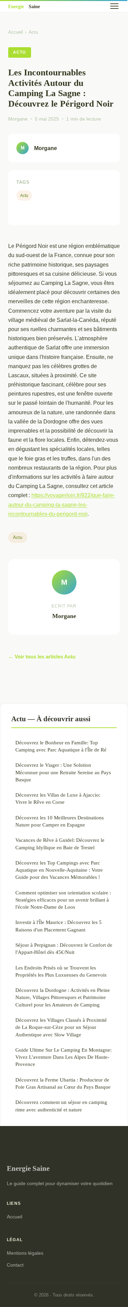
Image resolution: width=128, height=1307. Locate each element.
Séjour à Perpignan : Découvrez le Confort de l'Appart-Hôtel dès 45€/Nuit (63, 948)
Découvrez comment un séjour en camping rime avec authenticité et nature (61, 1105)
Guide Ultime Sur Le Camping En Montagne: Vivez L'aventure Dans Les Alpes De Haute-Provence (63, 1057)
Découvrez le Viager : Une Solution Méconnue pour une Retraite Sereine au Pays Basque (63, 772)
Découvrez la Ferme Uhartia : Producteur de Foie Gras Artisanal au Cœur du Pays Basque (63, 1083)
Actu (33, 32)
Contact (15, 1265)
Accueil (15, 32)
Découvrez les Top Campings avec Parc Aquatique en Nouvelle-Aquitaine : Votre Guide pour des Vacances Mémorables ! (59, 870)
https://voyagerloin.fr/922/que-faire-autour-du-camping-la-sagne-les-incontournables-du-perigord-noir (61, 504)
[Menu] (114, 6)
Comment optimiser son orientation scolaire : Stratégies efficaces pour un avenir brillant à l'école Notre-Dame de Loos (63, 900)
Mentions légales (25, 1253)
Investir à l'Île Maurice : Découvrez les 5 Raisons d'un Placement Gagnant (58, 925)
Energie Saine (28, 1168)
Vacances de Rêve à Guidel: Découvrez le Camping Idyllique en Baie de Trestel (59, 843)
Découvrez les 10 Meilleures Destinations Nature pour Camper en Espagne (59, 821)
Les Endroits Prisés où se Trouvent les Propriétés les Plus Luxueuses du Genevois (60, 971)
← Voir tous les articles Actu (41, 656)
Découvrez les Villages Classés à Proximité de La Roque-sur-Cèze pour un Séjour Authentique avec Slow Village (61, 1027)
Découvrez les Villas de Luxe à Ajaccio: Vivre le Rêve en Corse (57, 798)
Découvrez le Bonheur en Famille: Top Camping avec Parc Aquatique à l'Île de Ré (60, 746)
